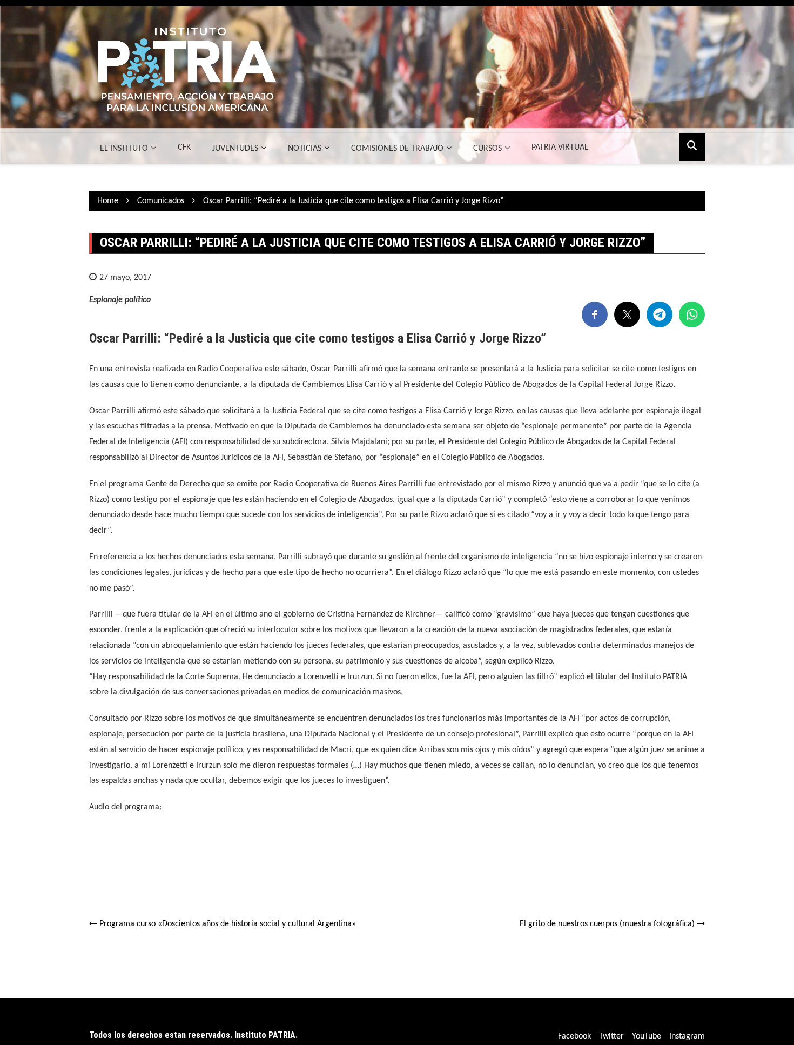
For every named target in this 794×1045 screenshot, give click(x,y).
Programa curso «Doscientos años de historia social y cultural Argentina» (227, 924)
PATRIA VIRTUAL (559, 147)
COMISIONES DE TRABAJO (397, 148)
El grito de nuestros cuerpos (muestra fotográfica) (607, 924)
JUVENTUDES (235, 148)
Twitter (611, 1036)
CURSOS (487, 148)
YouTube (646, 1036)
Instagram (687, 1036)
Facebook (574, 1036)
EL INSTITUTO (124, 148)
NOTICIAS (304, 148)
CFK (184, 147)
